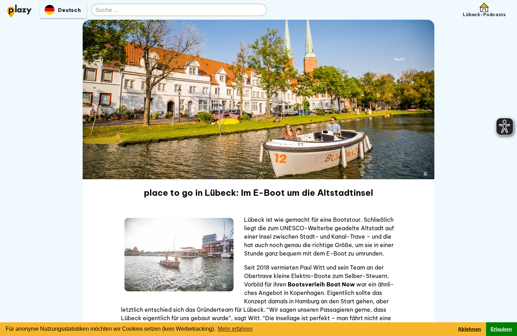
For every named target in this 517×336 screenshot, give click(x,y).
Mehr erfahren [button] (235, 329)
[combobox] (172, 10)
